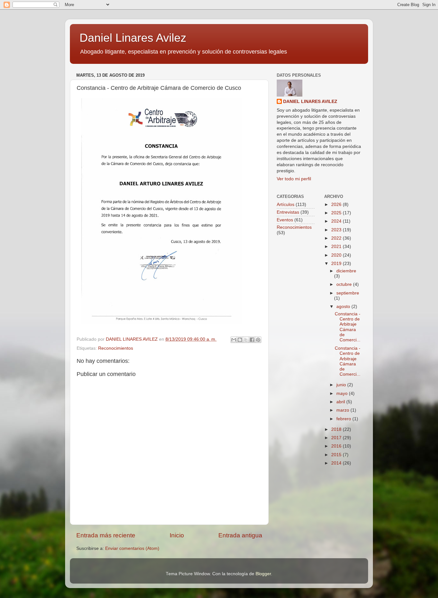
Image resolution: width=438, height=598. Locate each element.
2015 (337, 454)
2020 (337, 255)
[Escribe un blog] (240, 340)
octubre (344, 284)
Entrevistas (288, 212)
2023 (337, 229)
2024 (337, 221)
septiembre (347, 293)
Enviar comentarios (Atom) (132, 548)
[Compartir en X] (246, 340)
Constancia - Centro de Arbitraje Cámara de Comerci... (347, 327)
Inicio (177, 535)
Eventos (285, 220)
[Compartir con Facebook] (252, 340)
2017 (337, 437)
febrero (344, 418)
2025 (337, 212)
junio (341, 384)
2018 (337, 429)
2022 (337, 238)
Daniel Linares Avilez (133, 37)
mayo (342, 393)
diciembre (346, 271)
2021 (337, 246)
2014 (337, 463)
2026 (337, 204)
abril (341, 401)
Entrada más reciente (105, 535)
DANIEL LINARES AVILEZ (310, 101)
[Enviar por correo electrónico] (234, 340)
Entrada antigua (240, 535)
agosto (343, 306)
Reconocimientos (115, 348)
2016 (337, 446)
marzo (343, 410)
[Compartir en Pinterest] (258, 340)
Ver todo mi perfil (294, 178)
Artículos (285, 204)
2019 (337, 263)
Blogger (263, 573)
